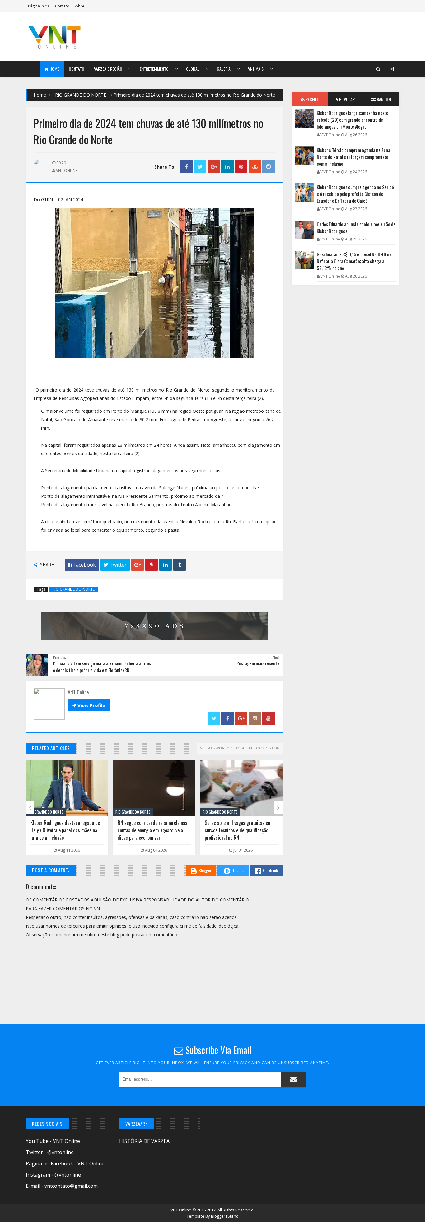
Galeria (224, 68)
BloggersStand (225, 1216)
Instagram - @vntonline (53, 1174)
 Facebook (82, 564)
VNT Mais (256, 68)
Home (54, 68)
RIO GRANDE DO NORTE (80, 95)
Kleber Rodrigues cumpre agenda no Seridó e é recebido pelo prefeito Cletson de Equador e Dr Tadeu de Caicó (355, 193)
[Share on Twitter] (200, 167)
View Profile (88, 705)
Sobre (79, 6)
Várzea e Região (108, 68)
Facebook (270, 870)
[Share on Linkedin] (227, 167)
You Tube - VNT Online (53, 1141)
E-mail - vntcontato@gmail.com (62, 1185)
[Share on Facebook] (186, 167)
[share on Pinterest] (241, 167)
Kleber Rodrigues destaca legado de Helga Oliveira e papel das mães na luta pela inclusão (65, 830)
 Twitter (115, 564)
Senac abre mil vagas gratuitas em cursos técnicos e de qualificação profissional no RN (238, 830)
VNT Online (181, 1210)
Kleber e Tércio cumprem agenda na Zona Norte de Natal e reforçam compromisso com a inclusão (353, 156)
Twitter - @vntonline (50, 1152)
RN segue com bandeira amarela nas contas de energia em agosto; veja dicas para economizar (152, 830)
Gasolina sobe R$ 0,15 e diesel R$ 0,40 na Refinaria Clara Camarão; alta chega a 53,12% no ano (354, 261)
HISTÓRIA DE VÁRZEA (144, 1141)
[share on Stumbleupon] (255, 167)
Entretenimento (154, 68)
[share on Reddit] (268, 167)
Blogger (205, 870)
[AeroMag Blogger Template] (80, 37)
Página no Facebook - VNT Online (65, 1163)
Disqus (238, 870)
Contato (62, 6)
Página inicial (39, 6)
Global (192, 68)
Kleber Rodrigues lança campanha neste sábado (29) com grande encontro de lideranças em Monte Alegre (352, 119)
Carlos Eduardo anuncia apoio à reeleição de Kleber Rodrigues (356, 227)
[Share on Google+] (214, 167)
